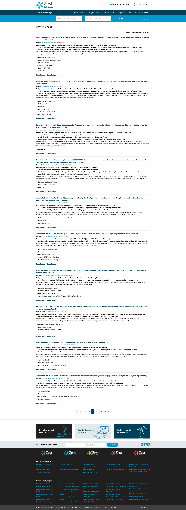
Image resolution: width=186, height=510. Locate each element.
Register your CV (95, 12)
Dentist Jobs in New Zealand (114, 499)
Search (122, 18)
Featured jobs (79, 12)
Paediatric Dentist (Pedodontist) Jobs (69, 471)
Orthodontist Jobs (65, 464)
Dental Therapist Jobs (113, 464)
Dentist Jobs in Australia (90, 484)
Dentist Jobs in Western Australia (113, 490)
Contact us (143, 12)
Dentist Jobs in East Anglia (44, 502)
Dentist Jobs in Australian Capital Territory (91, 500)
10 (101, 411)
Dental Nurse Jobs (88, 469)
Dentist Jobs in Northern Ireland (69, 502)
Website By (145, 507)
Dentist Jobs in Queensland (91, 491)
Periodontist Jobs (65, 467)
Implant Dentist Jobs (89, 467)
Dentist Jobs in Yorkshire (67, 484)
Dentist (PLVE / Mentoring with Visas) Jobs (138, 465)
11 (105, 411)
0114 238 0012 (143, 4)
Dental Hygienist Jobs (89, 472)
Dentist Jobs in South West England (68, 498)
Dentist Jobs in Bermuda (136, 496)
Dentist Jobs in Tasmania (114, 484)
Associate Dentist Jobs (43, 464)
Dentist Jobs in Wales (42, 484)
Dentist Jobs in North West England (44, 495)
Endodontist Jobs (88, 464)
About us (132, 12)
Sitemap (106, 507)
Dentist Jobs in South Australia (115, 486)
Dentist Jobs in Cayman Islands (139, 499)
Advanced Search (143, 20)
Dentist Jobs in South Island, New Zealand (138, 485)
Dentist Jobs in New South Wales (91, 488)
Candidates (109, 12)
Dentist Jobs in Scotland (43, 486)
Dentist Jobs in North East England (68, 493)
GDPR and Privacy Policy (75, 507)
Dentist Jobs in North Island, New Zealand (139, 490)
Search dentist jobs (46, 12)
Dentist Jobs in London (43, 499)
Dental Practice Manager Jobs (115, 467)
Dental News (114, 507)
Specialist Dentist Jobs (43, 472)
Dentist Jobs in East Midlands (69, 489)
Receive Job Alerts (122, 4)
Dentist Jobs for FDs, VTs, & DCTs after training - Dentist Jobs (139, 470)
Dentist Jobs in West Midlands (69, 486)
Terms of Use (88, 507)
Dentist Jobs (40, 467)
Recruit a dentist (64, 12)
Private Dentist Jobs (42, 469)
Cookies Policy (98, 507)
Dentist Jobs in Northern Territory (90, 495)
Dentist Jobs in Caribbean (137, 494)
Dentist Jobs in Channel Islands (115, 497)
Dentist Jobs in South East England (44, 490)
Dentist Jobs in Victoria (113, 494)
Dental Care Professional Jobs (115, 469)
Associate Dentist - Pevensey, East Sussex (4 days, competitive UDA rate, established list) (71, 342)
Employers (121, 12)
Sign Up (112, 445)
